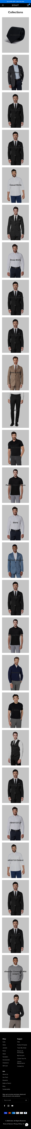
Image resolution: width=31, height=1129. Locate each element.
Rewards (5, 1080)
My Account (20, 1055)
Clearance (6, 1063)
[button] (26, 1124)
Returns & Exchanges (20, 1051)
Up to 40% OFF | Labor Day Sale (15, 1)
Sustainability (6, 1089)
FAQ (18, 1042)
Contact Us (20, 1066)
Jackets (5, 1048)
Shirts (4, 1045)
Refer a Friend (7, 1083)
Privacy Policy (18, 1124)
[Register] (26, 1100)
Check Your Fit (21, 1058)
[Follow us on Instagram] (8, 1106)
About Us (5, 1074)
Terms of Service (8, 1124)
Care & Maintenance (21, 1062)
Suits (4, 1042)
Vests (4, 1054)
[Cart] (28, 5)
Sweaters (5, 1057)
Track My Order (21, 1048)
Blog (4, 1086)
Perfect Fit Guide (22, 1045)
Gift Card (5, 1066)
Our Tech (5, 1077)
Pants (4, 1051)
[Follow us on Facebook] (4, 1106)
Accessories (6, 1060)
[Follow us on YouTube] (12, 1106)
